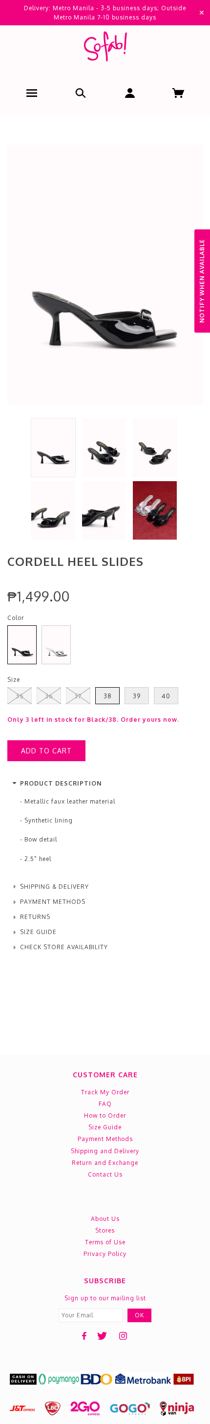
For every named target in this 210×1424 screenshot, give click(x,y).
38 (108, 696)
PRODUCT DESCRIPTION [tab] (61, 783)
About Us (105, 1218)
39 (137, 696)
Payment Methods (105, 1139)
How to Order (105, 1115)
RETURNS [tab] (35, 916)
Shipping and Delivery (105, 1151)
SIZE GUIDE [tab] (38, 932)
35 (20, 696)
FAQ (105, 1103)
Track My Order (105, 1092)
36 (49, 696)
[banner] (105, 48)
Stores (105, 1230)
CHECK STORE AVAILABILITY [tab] (64, 947)
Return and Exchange (105, 1162)
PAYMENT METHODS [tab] (52, 901)
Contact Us (105, 1174)
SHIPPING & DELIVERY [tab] (54, 886)
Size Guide (105, 1127)
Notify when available (202, 281)
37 (78, 696)
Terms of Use (105, 1242)
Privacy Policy (105, 1253)
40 (166, 696)
